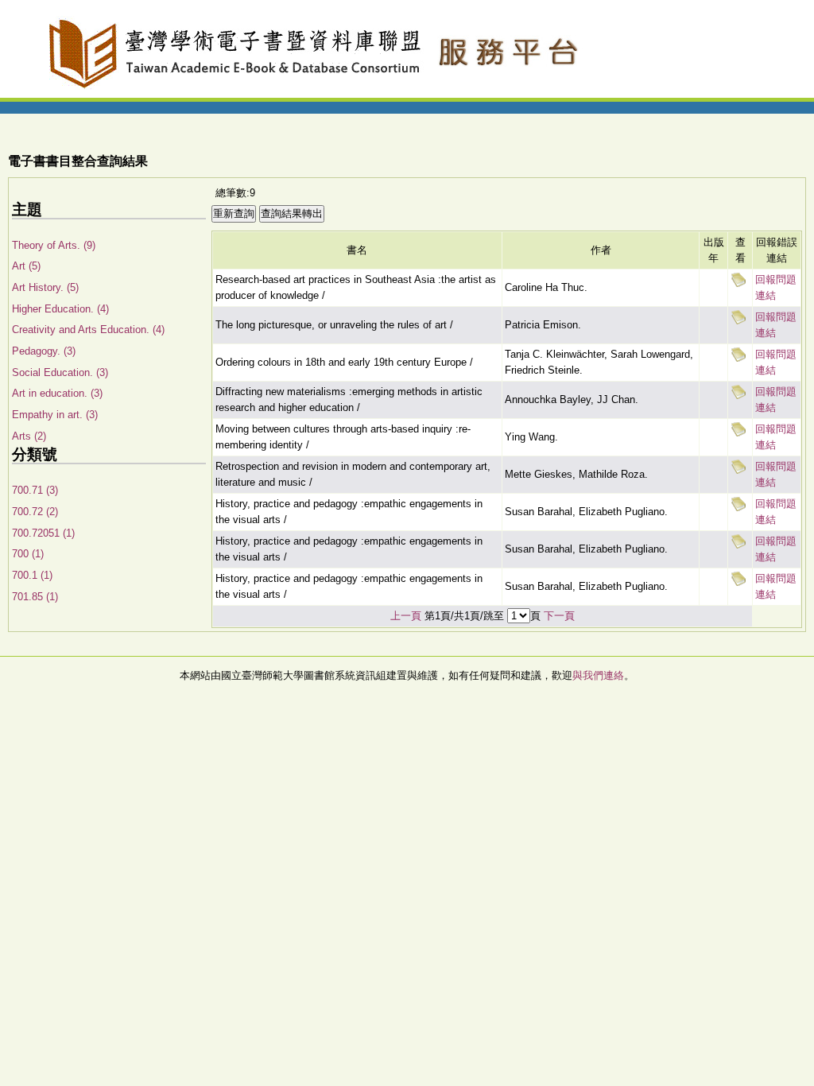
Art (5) (26, 266)
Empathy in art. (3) (55, 415)
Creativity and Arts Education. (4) (88, 329)
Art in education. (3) (57, 393)
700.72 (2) (35, 512)
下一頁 (559, 616)
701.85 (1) (35, 597)
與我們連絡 (598, 675)
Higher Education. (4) (60, 309)
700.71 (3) (35, 490)
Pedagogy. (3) (44, 351)
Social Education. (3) (60, 372)
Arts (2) (29, 436)
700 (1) (28, 554)
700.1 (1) (32, 575)
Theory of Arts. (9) (53, 245)
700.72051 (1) (43, 533)
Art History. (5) (45, 287)
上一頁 (405, 616)
